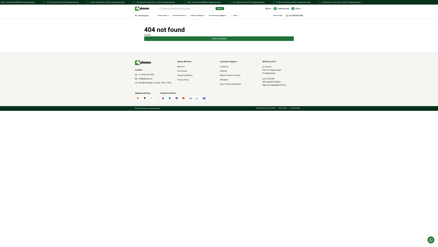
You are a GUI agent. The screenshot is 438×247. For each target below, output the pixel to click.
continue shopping (219, 39)
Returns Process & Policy (230, 75)
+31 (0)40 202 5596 (296, 15)
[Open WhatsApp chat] (431, 239)
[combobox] (188, 9)
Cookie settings (295, 108)
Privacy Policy (183, 80)
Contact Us (224, 67)
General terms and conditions (266, 108)
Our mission (182, 71)
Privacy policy (282, 108)
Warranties (224, 80)
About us (181, 67)
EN (270, 8)
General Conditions (185, 75)
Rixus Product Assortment (230, 84)
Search (219, 8)
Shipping (223, 71)
